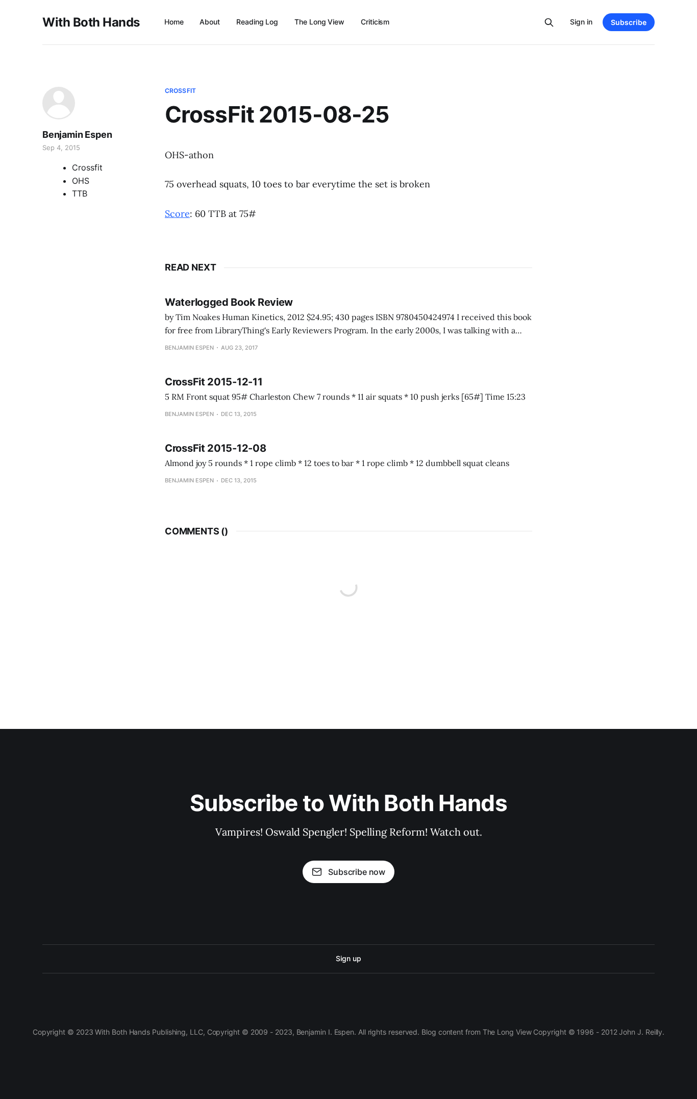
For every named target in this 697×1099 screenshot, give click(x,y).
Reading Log (257, 21)
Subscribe (628, 22)
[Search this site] (549, 22)
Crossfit (180, 90)
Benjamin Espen (77, 134)
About (210, 21)
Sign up (348, 958)
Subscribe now (356, 872)
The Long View (319, 21)
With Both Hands (91, 22)
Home (174, 21)
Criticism (375, 21)
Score (177, 213)
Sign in (581, 21)
